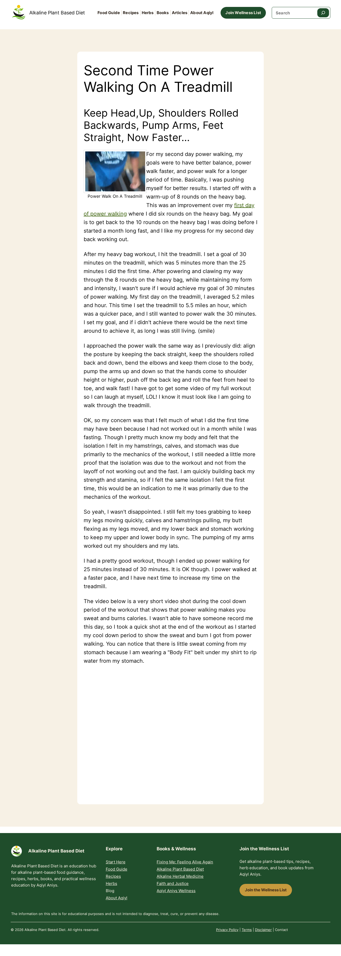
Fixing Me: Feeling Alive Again (185, 861)
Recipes (113, 876)
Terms (247, 930)
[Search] (323, 12)
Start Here (115, 861)
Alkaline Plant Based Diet (57, 12)
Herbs (111, 883)
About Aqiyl (116, 897)
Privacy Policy (227, 930)
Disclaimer (263, 930)
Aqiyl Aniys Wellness (176, 890)
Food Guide (116, 869)
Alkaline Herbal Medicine (180, 876)
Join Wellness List (243, 12)
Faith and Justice (173, 883)
